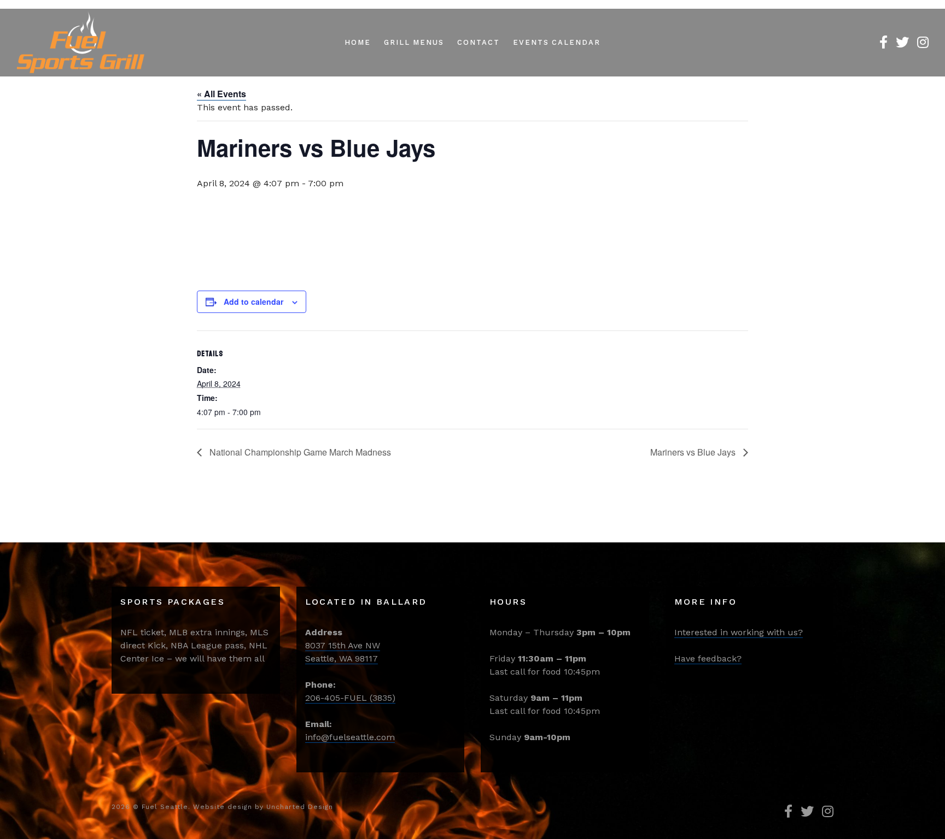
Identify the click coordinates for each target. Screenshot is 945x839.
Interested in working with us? (738, 632)
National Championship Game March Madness (299, 452)
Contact (478, 42)
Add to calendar (253, 301)
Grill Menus (414, 42)
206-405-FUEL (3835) (350, 698)
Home (358, 42)
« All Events (221, 93)
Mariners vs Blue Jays (694, 452)
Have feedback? (708, 658)
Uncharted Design (299, 807)
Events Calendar (556, 42)
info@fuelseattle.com (350, 737)
